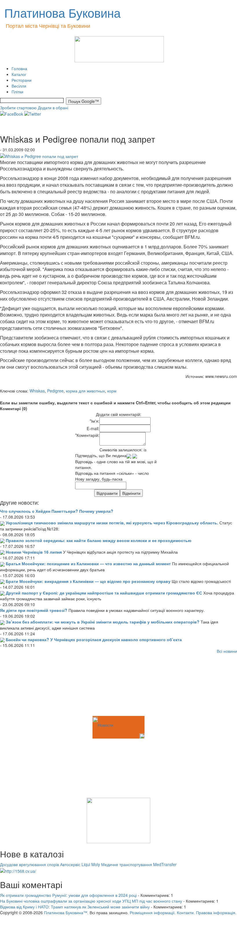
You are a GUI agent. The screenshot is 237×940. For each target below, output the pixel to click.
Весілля (19, 86)
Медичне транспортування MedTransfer (139, 864)
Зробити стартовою (18, 107)
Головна (19, 68)
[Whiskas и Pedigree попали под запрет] (39, 155)
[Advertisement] (29, 686)
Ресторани (22, 80)
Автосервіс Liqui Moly (80, 864)
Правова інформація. (216, 912)
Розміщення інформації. (153, 912)
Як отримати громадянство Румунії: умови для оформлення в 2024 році (68, 895)
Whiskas (37, 391)
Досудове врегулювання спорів (29, 864)
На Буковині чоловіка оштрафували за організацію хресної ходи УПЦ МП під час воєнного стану (91, 901)
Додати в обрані (53, 107)
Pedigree (55, 391)
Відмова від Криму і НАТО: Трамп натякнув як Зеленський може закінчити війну (75, 907)
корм (111, 391)
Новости (105, 725)
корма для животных (85, 391)
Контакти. (186, 912)
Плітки (17, 91)
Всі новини (227, 651)
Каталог (19, 74)
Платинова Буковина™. (66, 912)
